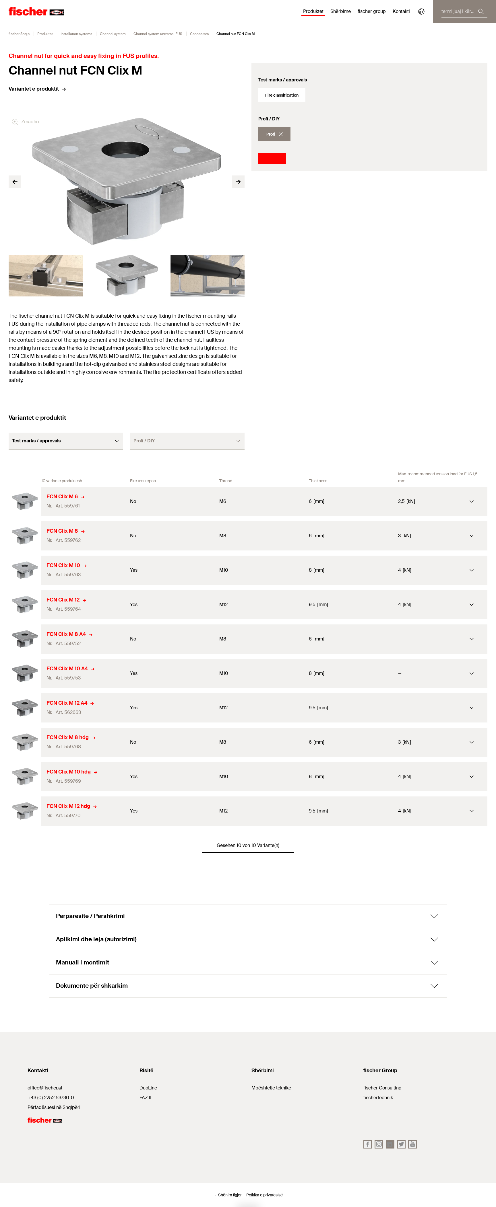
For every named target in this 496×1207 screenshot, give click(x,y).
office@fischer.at (45, 1088)
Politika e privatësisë (264, 1195)
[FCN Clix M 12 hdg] (25, 811)
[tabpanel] (46, 275)
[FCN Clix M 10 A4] (25, 673)
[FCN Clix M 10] (25, 570)
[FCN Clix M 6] (25, 501)
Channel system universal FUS (157, 34)
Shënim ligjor (230, 1195)
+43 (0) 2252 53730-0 (51, 1098)
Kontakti (401, 11)
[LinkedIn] (390, 1144)
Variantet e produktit (34, 88)
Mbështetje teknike (271, 1088)
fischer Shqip (19, 34)
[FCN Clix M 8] (25, 536)
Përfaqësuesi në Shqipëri (54, 1107)
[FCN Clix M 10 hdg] (25, 777)
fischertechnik (378, 1098)
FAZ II (145, 1098)
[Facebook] (367, 1144)
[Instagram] (379, 1144)
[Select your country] (421, 11)
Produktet (45, 34)
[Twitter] (401, 1144)
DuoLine (148, 1088)
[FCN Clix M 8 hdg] (25, 742)
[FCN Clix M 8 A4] (25, 639)
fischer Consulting (382, 1088)
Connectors (199, 34)
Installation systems (76, 34)
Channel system (113, 34)
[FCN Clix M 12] (25, 605)
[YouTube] (412, 1144)
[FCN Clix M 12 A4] (25, 708)
